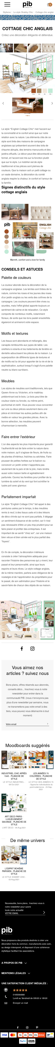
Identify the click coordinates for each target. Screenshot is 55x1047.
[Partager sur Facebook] (22, 649)
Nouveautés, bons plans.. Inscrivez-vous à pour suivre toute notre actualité (24, 907)
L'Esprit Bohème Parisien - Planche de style (14, 871)
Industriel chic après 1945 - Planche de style (14, 776)
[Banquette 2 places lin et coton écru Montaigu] (27, 103)
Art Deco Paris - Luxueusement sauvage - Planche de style (14, 820)
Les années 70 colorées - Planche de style (41, 776)
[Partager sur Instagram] (32, 649)
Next (52, 103)
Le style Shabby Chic (23, 12)
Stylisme (7, 12)
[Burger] (7, 5)
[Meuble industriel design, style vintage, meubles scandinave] (27, 4)
